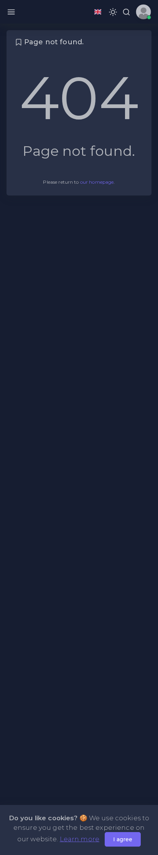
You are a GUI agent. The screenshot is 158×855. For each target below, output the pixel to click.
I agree (122, 839)
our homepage (97, 182)
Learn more (79, 839)
